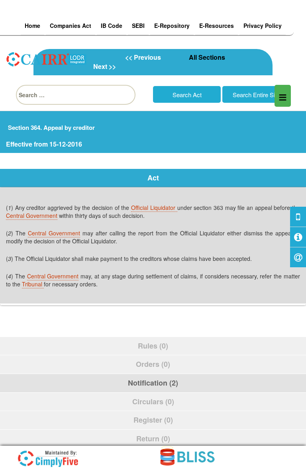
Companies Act (70, 25)
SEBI (138, 25)
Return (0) (153, 438)
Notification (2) (153, 383)
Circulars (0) (153, 401)
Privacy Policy (262, 25)
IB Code (111, 25)
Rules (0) (153, 346)
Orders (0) (153, 364)
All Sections (207, 57)
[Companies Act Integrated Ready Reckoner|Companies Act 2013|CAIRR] (46, 58)
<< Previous (143, 57)
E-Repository (172, 25)
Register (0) (153, 420)
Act (153, 177)
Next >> (104, 66)
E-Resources (216, 25)
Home (32, 25)
